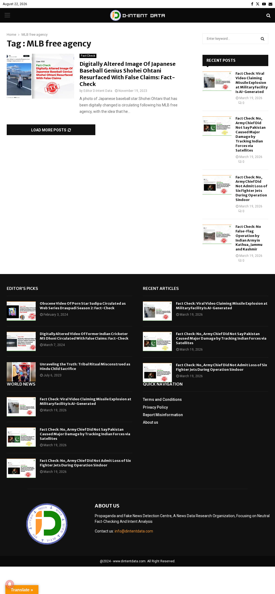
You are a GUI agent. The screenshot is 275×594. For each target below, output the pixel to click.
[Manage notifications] (9, 584)
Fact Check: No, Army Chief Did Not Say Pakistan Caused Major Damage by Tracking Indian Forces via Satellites (251, 134)
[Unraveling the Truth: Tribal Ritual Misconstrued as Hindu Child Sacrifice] (21, 371)
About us (150, 422)
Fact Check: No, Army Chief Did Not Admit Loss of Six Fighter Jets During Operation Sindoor (251, 188)
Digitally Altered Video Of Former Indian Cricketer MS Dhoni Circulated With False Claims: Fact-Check (84, 336)
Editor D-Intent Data (98, 91)
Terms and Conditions (162, 399)
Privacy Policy (155, 407)
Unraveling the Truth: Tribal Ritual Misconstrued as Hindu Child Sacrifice (85, 366)
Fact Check (88, 55)
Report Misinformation (163, 415)
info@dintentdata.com (134, 531)
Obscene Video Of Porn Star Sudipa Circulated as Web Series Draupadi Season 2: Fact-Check (83, 305)
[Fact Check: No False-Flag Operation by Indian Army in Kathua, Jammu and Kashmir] (216, 234)
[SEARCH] (262, 38)
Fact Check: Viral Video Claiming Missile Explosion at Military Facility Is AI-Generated (251, 82)
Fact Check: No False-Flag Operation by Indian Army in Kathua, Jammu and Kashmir (249, 237)
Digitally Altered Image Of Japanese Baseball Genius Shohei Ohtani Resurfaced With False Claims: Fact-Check (127, 73)
